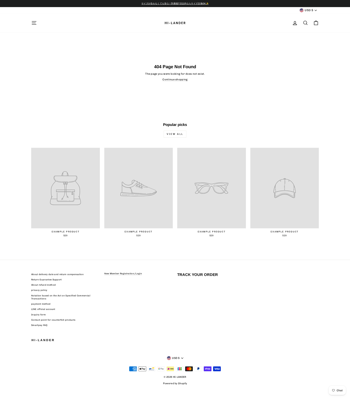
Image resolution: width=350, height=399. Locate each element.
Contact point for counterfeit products (53, 320)
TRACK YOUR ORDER (197, 274)
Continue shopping (175, 79)
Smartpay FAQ (39, 325)
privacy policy (39, 290)
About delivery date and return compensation (57, 274)
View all (175, 134)
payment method (41, 304)
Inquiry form (38, 314)
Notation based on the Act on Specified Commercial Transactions (60, 297)
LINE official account (43, 309)
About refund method (43, 285)
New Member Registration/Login (123, 273)
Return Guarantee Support (46, 279)
